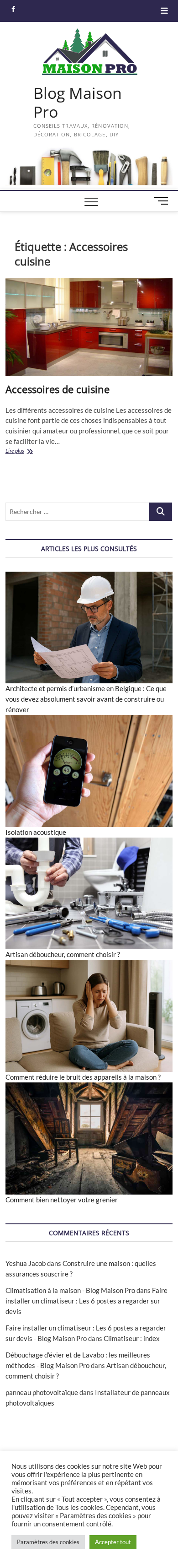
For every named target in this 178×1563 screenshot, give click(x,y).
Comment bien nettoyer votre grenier (61, 1199)
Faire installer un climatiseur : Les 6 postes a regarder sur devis (86, 1300)
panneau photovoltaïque (41, 1392)
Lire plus (27, 451)
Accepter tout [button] (113, 1542)
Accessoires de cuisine (57, 389)
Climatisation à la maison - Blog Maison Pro (70, 1290)
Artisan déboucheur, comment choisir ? (62, 954)
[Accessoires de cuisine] (89, 327)
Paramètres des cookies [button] (48, 1542)
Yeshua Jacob (25, 1263)
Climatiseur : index (132, 1338)
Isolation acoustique (35, 832)
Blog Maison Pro (77, 103)
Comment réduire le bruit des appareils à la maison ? (83, 1077)
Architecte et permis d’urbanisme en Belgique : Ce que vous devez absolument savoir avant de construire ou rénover (86, 699)
